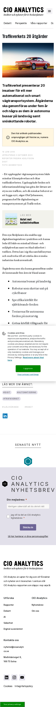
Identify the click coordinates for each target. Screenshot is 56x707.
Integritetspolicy (24, 686)
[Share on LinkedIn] (5, 415)
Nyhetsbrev (38, 605)
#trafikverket (11, 399)
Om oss (35, 611)
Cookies (8, 686)
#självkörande (10, 407)
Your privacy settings (12, 704)
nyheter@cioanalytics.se (14, 649)
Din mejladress (15, 499)
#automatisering (26, 392)
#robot (29, 407)
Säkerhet (8, 623)
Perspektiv (21, 23)
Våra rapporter (38, 23)
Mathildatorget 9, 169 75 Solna (13, 659)
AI (5, 617)
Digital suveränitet (13, 629)
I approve (27, 368)
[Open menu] (49, 11)
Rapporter (9, 605)
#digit (6, 392)
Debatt (7, 23)
